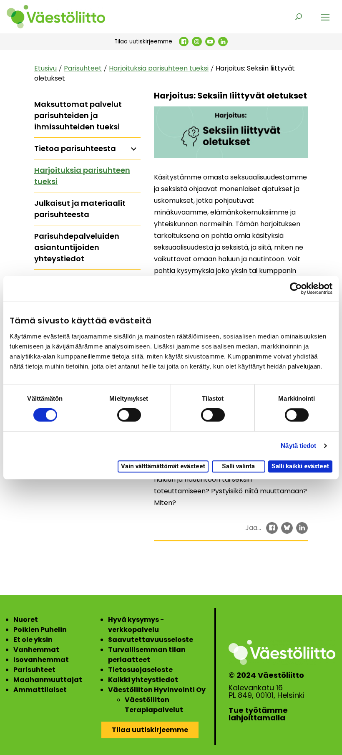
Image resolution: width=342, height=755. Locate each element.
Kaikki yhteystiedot (143, 679)
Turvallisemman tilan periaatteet (147, 654)
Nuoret (25, 619)
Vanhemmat (36, 649)
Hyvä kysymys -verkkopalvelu (136, 624)
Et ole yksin (33, 639)
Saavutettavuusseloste (150, 639)
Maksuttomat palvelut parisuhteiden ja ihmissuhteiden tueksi (78, 115)
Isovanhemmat (41, 659)
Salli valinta (238, 466)
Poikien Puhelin (40, 629)
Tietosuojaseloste (140, 669)
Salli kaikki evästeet (300, 466)
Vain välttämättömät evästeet (163, 466)
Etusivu (45, 68)
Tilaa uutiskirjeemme (143, 41)
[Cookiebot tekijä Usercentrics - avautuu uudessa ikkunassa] (295, 288)
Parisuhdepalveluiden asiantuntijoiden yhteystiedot (76, 247)
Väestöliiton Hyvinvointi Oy (157, 689)
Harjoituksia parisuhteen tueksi (159, 68)
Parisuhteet (83, 68)
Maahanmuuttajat (47, 679)
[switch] (129, 415)
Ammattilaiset (40, 689)
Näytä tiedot (298, 445)
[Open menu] (325, 16)
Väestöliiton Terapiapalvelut (154, 705)
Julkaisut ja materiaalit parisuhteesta (80, 209)
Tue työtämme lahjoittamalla (258, 714)
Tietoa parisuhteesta (75, 148)
